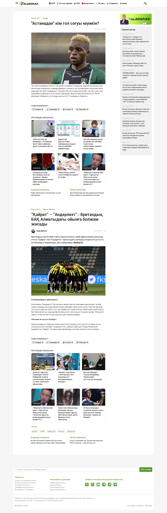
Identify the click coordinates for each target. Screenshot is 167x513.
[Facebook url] (87, 484)
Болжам (123, 3)
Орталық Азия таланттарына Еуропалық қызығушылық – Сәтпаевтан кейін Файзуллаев (133, 53)
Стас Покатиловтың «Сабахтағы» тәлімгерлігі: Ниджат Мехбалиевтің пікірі (135, 147)
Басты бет (35, 18)
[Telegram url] (104, 484)
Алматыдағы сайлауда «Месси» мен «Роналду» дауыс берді (134, 64)
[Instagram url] (92, 484)
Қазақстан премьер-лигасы (26, 481)
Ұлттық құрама (65, 3)
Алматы (61, 431)
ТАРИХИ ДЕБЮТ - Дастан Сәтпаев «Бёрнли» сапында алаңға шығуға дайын (135, 75)
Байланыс (140, 506)
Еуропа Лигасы (56, 485)
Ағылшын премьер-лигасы (25, 483)
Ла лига (101, 3)
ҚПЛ (53, 3)
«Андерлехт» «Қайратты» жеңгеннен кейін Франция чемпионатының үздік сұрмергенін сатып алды (135, 40)
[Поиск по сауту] (145, 3)
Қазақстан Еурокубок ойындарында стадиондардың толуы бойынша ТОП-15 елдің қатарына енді (136, 99)
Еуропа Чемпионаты (58, 490)
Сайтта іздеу (146, 469)
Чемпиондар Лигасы (58, 483)
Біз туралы (131, 506)
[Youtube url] (98, 485)
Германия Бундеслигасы (24, 487)
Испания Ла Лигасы (22, 485)
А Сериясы (113, 3)
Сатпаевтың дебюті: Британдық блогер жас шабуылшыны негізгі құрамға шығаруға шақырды (134, 87)
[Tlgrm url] (109, 484)
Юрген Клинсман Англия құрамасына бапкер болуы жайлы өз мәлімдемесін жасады (87, 194)
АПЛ (78, 3)
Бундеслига (89, 3)
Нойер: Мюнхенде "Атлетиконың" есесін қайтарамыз (46, 194)
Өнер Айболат (41, 231)
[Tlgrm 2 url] (115, 484)
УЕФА (42, 431)
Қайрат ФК (51, 431)
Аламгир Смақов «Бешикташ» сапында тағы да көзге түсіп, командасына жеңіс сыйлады (133, 123)
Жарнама (148, 506)
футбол (34, 431)
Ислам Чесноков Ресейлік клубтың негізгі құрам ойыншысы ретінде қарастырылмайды (48, 442)
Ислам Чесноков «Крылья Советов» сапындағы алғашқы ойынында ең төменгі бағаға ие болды (136, 111)
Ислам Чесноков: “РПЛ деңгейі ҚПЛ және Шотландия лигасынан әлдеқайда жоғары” (135, 135)
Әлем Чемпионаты (57, 487)
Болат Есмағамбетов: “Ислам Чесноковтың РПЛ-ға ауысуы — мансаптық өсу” (86, 442)
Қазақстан (71, 431)
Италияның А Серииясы (24, 490)
